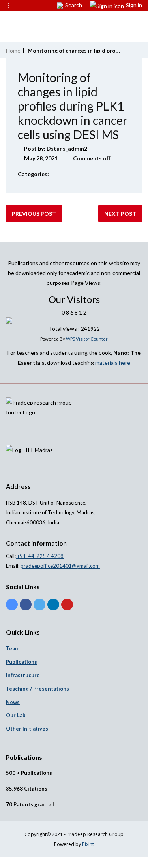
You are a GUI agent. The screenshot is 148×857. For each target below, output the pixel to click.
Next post (120, 213)
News (13, 702)
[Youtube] (67, 604)
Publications (21, 662)
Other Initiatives (27, 728)
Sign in (134, 5)
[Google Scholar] (12, 604)
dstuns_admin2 (67, 148)
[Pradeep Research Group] (8, 22)
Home (13, 50)
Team (12, 648)
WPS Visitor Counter (87, 338)
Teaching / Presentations (37, 689)
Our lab (16, 715)
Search (73, 5)
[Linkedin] (53, 604)
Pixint (88, 844)
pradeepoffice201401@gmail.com (60, 566)
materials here (112, 362)
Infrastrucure (23, 675)
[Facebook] (26, 604)
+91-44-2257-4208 (40, 556)
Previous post (34, 213)
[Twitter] (39, 604)
